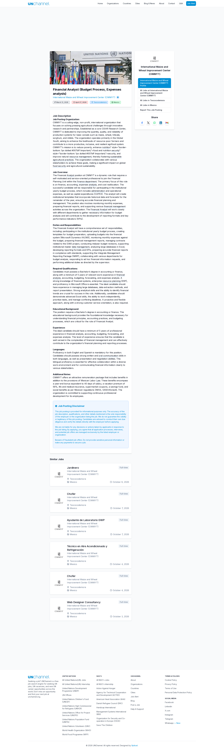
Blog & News (149, 3)
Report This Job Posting (151, 110)
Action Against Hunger (105, 688)
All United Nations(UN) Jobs (74, 680)
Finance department (87, 181)
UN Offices (66, 695)
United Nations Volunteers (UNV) (76, 726)
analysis (93, 184)
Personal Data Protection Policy (178, 692)
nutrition (106, 147)
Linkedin (168, 706)
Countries (127, 3)
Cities (137, 3)
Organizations (113, 3)
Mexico (116, 102)
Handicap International (106, 707)
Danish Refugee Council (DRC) (109, 703)
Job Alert (191, 3)
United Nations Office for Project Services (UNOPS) (76, 714)
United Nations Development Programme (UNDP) (74, 689)
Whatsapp (169, 723)
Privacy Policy (171, 684)
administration (98, 191)
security (115, 150)
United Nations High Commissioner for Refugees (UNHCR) (77, 707)
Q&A (181, 3)
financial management (114, 206)
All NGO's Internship (104, 684)
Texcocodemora (100, 102)
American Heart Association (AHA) (110, 699)
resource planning (112, 281)
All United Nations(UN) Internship (76, 684)
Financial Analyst (99, 209)
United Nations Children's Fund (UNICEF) (75, 700)
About (161, 3)
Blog (133, 701)
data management (80, 247)
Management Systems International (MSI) (111, 713)
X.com (167, 711)
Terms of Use (170, 688)
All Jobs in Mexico (148, 105)
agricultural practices (63, 159)
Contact (171, 3)
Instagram (169, 715)
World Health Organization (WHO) (76, 730)
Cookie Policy (171, 680)
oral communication (108, 355)
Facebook (169, 702)
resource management (80, 156)
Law (98, 380)
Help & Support (137, 709)
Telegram (169, 719)
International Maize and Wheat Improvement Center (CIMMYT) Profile (154, 83)
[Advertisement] (78, 28)
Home (100, 3)
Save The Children (104, 725)
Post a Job (135, 705)
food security (59, 166)
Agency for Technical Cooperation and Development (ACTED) (111, 693)
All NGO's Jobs (102, 680)
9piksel (134, 745)
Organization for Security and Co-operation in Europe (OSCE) (110, 719)
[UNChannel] (38, 3)
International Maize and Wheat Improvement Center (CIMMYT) (84, 97)
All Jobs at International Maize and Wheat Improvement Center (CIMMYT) (154, 93)
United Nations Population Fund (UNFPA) (75, 720)
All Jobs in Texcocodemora (152, 100)
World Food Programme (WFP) (75, 734)
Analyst (70, 175)
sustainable (115, 156)
